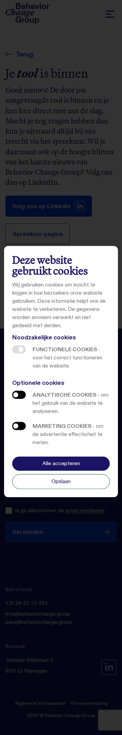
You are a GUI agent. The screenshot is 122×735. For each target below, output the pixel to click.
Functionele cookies (19, 349)
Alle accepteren (61, 463)
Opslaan (61, 481)
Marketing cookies (19, 426)
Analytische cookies (19, 395)
